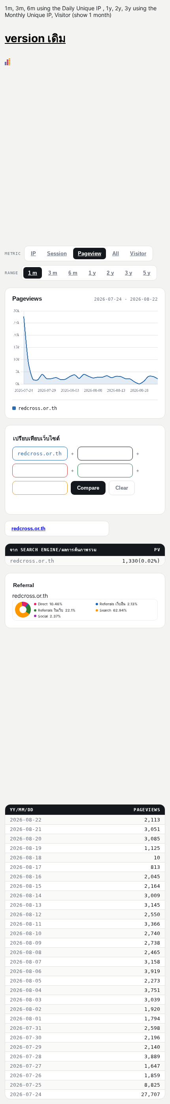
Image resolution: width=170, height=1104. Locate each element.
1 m (32, 273)
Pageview (89, 253)
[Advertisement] (85, 154)
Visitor (138, 253)
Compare (88, 488)
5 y (146, 273)
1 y (92, 273)
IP (33, 253)
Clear (121, 488)
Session (57, 253)
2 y (110, 273)
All (115, 253)
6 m (72, 273)
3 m (52, 273)
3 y (128, 273)
